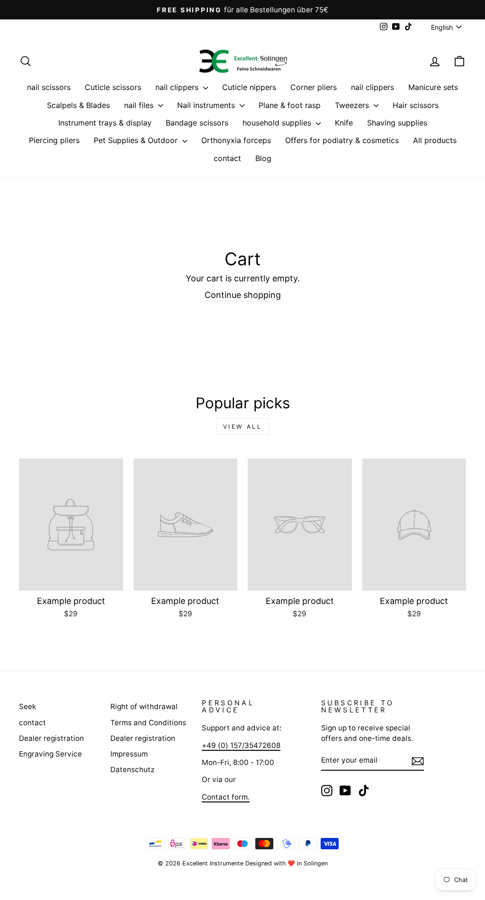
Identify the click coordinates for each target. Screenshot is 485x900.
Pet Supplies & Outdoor (137, 140)
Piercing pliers (54, 140)
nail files (140, 105)
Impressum (129, 753)
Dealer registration (51, 738)
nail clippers (178, 87)
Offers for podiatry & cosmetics (342, 140)
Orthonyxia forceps (236, 140)
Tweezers (353, 105)
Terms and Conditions (148, 722)
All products (435, 140)
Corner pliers (313, 87)
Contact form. (226, 796)
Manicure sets (433, 87)
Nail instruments (207, 105)
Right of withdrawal (144, 706)
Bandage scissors (197, 122)
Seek (27, 706)
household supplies (278, 122)
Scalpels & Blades (78, 105)
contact (227, 158)
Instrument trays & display (105, 122)
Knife (344, 122)
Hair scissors (416, 105)
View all (242, 426)
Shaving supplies (397, 122)
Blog (263, 158)
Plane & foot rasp (290, 105)
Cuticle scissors (113, 87)
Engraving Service (50, 753)
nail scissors (49, 87)
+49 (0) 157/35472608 (241, 745)
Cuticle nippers (249, 87)
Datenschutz (132, 769)
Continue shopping (243, 295)
